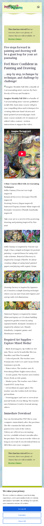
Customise (22, 515)
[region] (22, 506)
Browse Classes (14, 39)
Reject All (22, 521)
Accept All (22, 509)
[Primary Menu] (38, 7)
